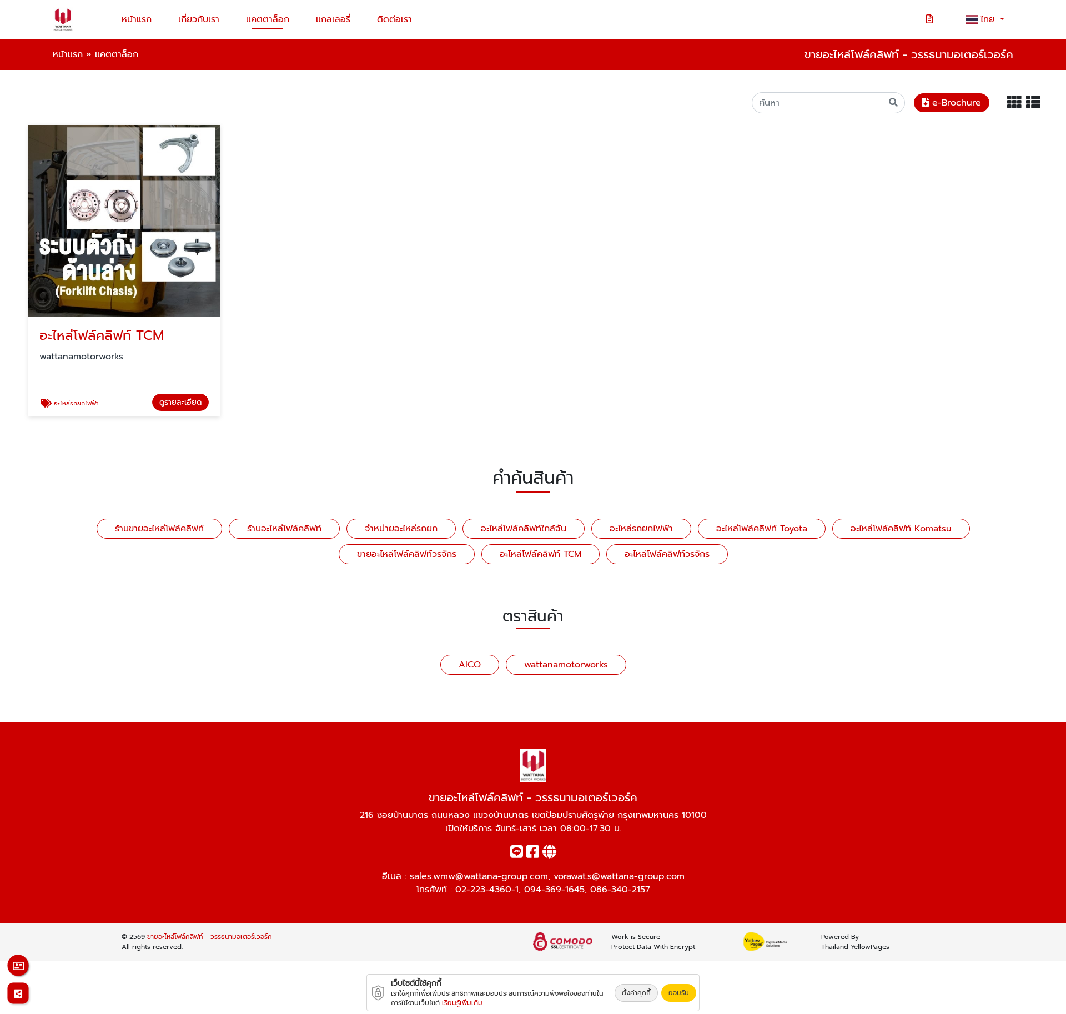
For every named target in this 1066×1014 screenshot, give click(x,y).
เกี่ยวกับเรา (198, 19)
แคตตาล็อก (267, 19)
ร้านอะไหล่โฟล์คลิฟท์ (284, 528)
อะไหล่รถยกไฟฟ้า (641, 528)
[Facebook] (532, 854)
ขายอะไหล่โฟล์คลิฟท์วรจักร (406, 554)
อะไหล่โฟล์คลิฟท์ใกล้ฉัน (523, 528)
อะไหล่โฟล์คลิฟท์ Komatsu (901, 528)
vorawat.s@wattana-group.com (619, 876)
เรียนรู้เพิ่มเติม (462, 1003)
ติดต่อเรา (394, 19)
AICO (470, 664)
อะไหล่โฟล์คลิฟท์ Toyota (761, 528)
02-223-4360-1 (487, 889)
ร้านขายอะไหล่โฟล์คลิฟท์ (159, 528)
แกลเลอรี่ (333, 19)
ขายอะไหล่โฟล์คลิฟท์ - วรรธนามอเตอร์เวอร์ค (209, 937)
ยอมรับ (678, 993)
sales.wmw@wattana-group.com (479, 876)
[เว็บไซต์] (549, 854)
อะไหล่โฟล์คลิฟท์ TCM (540, 554)
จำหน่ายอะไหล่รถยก (401, 528)
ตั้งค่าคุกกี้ (636, 993)
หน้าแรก (137, 19)
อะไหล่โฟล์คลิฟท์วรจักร (667, 554)
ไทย (989, 19)
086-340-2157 (620, 889)
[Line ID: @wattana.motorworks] (516, 854)
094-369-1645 (554, 889)
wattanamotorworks (566, 664)
